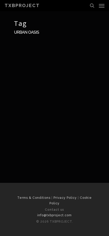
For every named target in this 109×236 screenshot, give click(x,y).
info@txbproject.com (54, 215)
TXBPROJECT (22, 5)
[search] (92, 5)
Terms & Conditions (33, 198)
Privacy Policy (65, 198)
